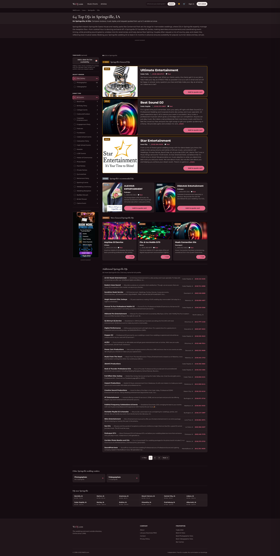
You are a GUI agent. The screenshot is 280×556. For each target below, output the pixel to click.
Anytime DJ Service (113, 242)
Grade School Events (84, 137)
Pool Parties (81, 166)
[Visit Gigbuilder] (86, 235)
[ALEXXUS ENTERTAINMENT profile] (112, 197)
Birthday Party (82, 106)
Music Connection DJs (185, 242)
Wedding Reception (84, 191)
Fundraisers (81, 133)
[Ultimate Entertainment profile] (120, 81)
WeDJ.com (76, 10)
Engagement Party (83, 124)
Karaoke (80, 149)
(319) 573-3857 (160, 106)
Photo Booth (81, 162)
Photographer (82, 82)
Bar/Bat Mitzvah (82, 195)
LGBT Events (81, 153)
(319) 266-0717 (158, 74)
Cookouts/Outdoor (83, 114)
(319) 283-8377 (147, 247)
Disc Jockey (81, 78)
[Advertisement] (140, 46)
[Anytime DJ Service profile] (119, 230)
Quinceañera (81, 174)
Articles (104, 4)
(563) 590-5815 (131, 195)
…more (181, 124)
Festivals (80, 128)
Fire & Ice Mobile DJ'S (150, 242)
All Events (80, 97)
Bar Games (180, 542)
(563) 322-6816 (182, 247)
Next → (165, 458)
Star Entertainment (155, 140)
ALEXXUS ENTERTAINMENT (133, 187)
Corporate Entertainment (82, 119)
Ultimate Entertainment (159, 70)
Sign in (191, 4)
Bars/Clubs (80, 101)
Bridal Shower (82, 199)
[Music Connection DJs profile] (190, 230)
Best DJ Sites (180, 533)
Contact (143, 536)
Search (171, 4)
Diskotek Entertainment (190, 186)
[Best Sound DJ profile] (120, 117)
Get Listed (202, 4)
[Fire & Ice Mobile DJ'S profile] (155, 230)
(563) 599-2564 (184, 192)
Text (168, 74)
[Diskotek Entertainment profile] (165, 197)
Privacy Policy (145, 539)
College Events (82, 110)
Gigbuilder (180, 530)
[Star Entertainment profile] (120, 155)
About (142, 530)
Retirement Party (83, 178)
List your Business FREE (148, 533)
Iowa (84, 10)
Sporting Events (82, 182)
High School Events (84, 145)
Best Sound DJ (152, 102)
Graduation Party (83, 141)
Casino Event (81, 203)
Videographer (82, 87)
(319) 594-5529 (157, 144)
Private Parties (82, 170)
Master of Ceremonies (84, 157)
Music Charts (92, 4)
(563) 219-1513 (111, 247)
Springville (91, 10)
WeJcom (78, 4)
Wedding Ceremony (84, 186)
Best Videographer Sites (184, 539)
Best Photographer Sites (184, 536)
